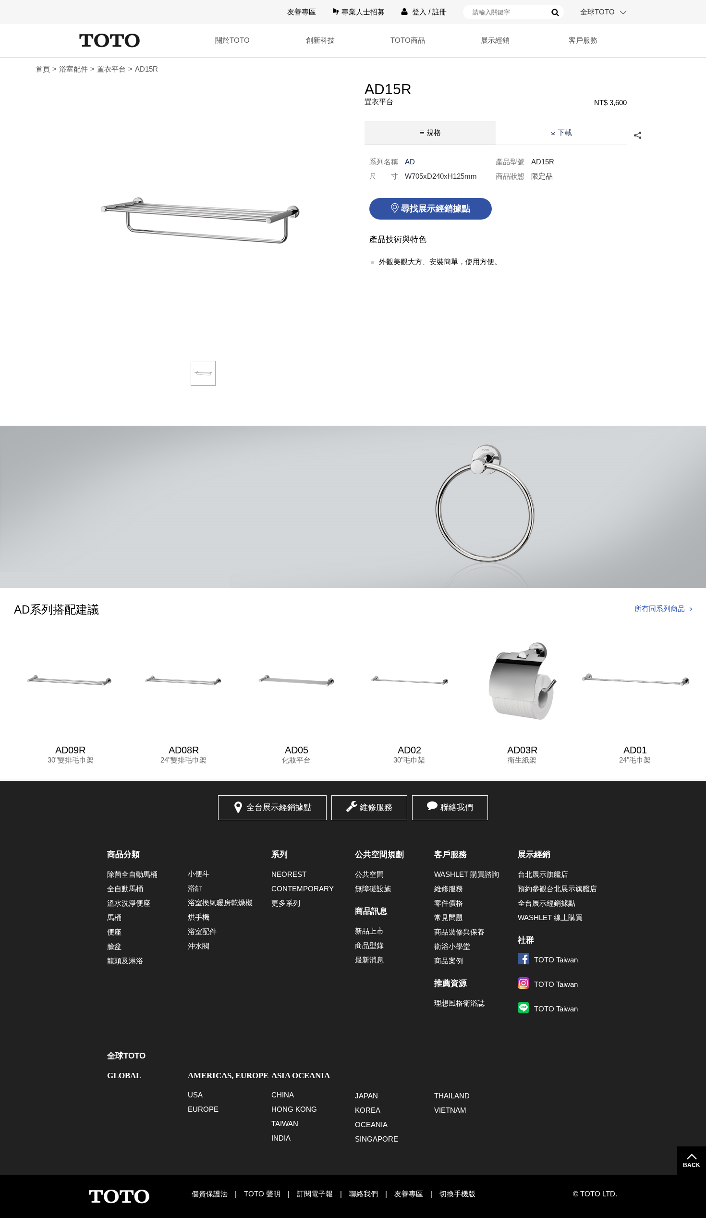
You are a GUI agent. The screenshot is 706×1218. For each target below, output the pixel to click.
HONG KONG (294, 1109)
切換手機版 (457, 1194)
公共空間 (369, 874)
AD (410, 162)
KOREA (367, 1110)
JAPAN (366, 1096)
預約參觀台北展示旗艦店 (557, 889)
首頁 (43, 69)
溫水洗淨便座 (128, 903)
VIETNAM (450, 1110)
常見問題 (448, 917)
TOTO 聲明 (262, 1194)
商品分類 (123, 854)
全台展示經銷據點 (279, 807)
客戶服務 (450, 854)
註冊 (439, 12)
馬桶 (114, 917)
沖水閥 (198, 946)
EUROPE (203, 1109)
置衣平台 (111, 69)
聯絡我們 (456, 807)
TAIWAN (284, 1124)
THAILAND (452, 1096)
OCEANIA (371, 1124)
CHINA (282, 1095)
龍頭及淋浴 (125, 961)
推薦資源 (450, 983)
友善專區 (301, 12)
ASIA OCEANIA (300, 1075)
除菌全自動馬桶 (132, 874)
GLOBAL (124, 1075)
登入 (419, 12)
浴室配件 (73, 69)
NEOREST (288, 874)
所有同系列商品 (659, 608)
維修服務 (376, 807)
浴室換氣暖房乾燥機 (220, 902)
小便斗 (198, 874)
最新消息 (369, 960)
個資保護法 (210, 1194)
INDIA (281, 1138)
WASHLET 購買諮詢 (466, 874)
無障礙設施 (373, 889)
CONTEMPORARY (302, 889)
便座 (114, 932)
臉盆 (114, 946)
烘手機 (198, 917)
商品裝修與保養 (459, 932)
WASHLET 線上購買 (550, 917)
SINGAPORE (376, 1139)
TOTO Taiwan (556, 960)
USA (195, 1095)
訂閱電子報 (315, 1194)
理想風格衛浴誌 (459, 1003)
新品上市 (369, 931)
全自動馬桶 (125, 889)
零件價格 (448, 903)
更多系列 (285, 903)
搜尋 (555, 12)
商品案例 (448, 961)
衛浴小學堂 (452, 946)
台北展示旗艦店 (543, 874)
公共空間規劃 (379, 854)
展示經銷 (534, 854)
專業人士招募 (363, 12)
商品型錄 (369, 945)
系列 (279, 854)
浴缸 (195, 888)
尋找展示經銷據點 (435, 208)
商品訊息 (371, 911)
